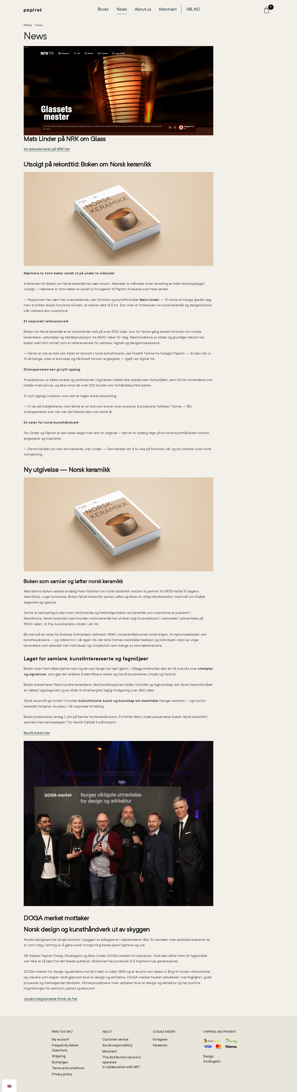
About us (143, 10)
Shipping (58, 1056)
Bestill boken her (37, 733)
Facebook (160, 1045)
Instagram (160, 1039)
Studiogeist (212, 1061)
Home (28, 25)
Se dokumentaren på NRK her (47, 149)
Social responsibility (117, 1045)
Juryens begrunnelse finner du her (50, 999)
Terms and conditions (68, 1068)
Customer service (115, 1039)
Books (103, 10)
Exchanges (60, 1062)
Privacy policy (62, 1074)
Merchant (168, 10)
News (122, 10)
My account (60, 1039)
